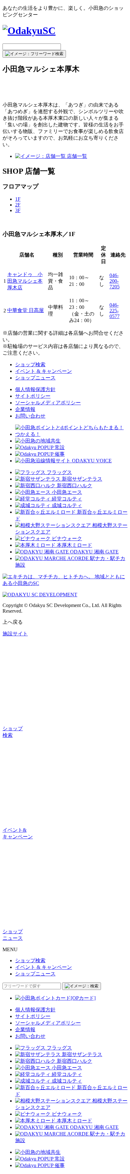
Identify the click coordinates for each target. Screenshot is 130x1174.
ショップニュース (35, 377)
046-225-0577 (114, 310)
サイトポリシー (32, 396)
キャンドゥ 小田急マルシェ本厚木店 (25, 281)
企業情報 (25, 409)
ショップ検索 (30, 364)
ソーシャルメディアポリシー (48, 402)
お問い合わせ (30, 416)
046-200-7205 (114, 281)
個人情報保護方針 (35, 389)
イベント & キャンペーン (43, 371)
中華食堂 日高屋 (25, 310)
